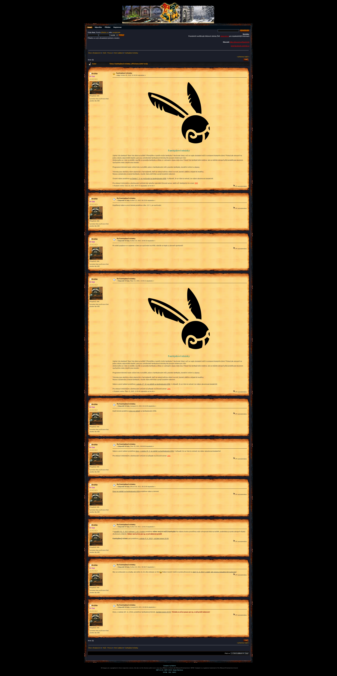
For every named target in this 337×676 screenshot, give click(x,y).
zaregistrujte (116, 32)
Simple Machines (178, 670)
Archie (94, 73)
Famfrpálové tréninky (124, 73)
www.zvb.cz (224, 36)
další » (247, 57)
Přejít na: (227, 653)
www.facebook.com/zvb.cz (240, 46)
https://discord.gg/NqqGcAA (239, 42)
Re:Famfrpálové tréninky (126, 198)
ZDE (196, 183)
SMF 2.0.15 (159, 670)
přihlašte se (104, 32)
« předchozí (241, 57)
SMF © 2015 (168, 670)
